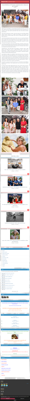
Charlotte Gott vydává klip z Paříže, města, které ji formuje (15, 223)
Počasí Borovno (15, 325)
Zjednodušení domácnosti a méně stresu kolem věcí (7, 285)
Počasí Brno (15, 320)
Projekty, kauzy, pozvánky (6, 253)
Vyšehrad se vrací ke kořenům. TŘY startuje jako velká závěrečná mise (15, 187)
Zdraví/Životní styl (5, 260)
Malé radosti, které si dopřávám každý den (6, 288)
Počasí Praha (15, 316)
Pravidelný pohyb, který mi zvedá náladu (6, 278)
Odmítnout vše (22, 398)
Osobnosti (4, 256)
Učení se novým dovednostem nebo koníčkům (7, 283)
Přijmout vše (7, 398)
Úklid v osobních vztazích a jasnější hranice (6, 276)
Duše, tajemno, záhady (5, 257)
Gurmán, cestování (5, 261)
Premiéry (4, 264)
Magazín (15, 7)
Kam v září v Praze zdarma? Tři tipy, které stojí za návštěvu (15, 169)
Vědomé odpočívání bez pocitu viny (5, 281)
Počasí (27, 383)
